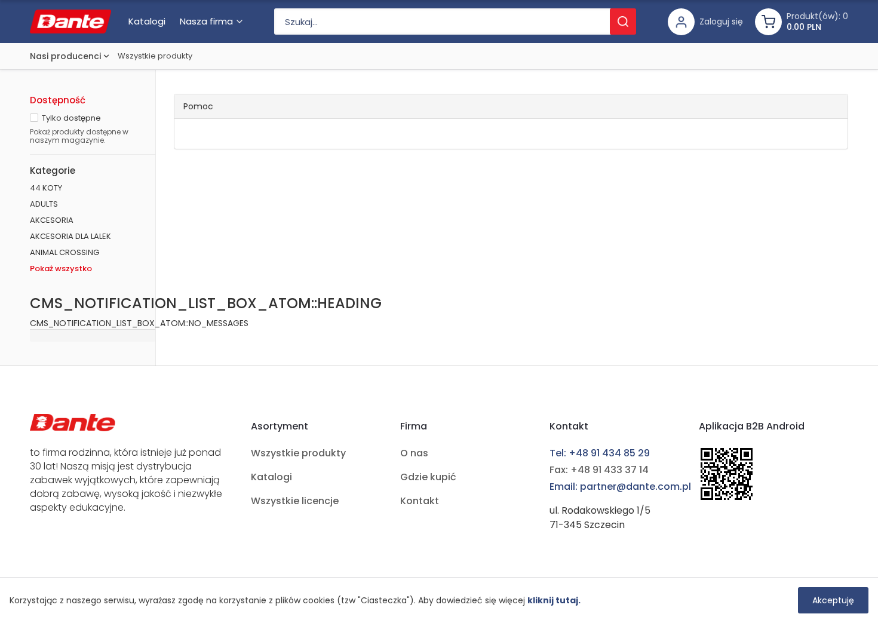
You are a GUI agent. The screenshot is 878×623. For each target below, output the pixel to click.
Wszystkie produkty (155, 56)
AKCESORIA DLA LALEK (70, 236)
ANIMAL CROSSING (64, 252)
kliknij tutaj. (554, 600)
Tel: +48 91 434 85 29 (599, 453)
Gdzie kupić (428, 477)
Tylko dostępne (71, 118)
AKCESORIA (51, 220)
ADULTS (44, 204)
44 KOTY (46, 188)
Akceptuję (833, 600)
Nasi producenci (65, 56)
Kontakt (419, 501)
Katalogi (271, 477)
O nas (414, 453)
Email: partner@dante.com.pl (620, 486)
